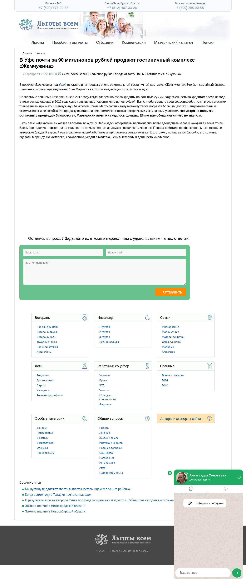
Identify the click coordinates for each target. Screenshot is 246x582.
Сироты (41, 385)
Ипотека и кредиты (111, 442)
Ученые (104, 390)
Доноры (42, 427)
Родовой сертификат (50, 395)
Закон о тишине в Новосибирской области (55, 511)
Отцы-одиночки (171, 341)
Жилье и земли (109, 437)
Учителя (104, 375)
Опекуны (42, 447)
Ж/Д (101, 385)
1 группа (104, 326)
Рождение (43, 375)
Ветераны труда (47, 331)
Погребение (107, 457)
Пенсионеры (45, 432)
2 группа (104, 331)
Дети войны (44, 351)
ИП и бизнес (107, 462)
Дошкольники (45, 380)
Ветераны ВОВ (46, 336)
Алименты (168, 351)
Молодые (168, 346)
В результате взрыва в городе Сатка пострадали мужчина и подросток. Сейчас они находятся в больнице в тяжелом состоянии (116, 500)
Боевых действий (47, 326)
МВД (165, 380)
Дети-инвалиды (109, 341)
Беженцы (42, 437)
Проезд (104, 427)
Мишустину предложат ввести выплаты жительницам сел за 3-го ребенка (77, 489)
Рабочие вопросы (110, 447)
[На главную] (48, 24)
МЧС (165, 385)
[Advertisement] (89, 184)
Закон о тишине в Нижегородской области (55, 505)
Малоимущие (170, 331)
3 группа (104, 336)
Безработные (45, 442)
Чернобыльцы (45, 452)
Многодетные (170, 326)
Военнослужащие (173, 375)
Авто (102, 467)
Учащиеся (43, 390)
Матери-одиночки (173, 336)
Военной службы (47, 346)
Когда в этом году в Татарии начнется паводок (58, 494)
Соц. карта (106, 452)
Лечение (104, 432)
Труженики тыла (47, 341)
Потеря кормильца (111, 472)
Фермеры (105, 404)
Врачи (103, 380)
